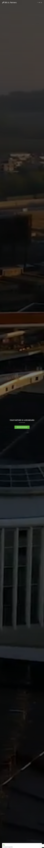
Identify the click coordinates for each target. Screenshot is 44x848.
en (39, 2)
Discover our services (22, 427)
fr (37, 2)
